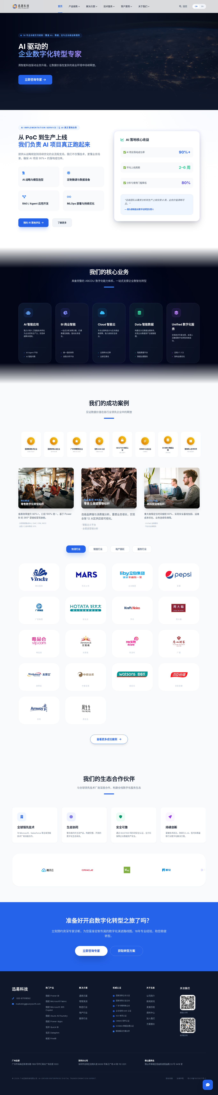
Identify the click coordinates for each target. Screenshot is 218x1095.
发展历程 (151, 1007)
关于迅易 (151, 988)
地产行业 (83, 1012)
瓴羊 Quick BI (52, 1027)
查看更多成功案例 (107, 739)
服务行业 (142, 549)
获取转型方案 (126, 951)
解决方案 (90, 6)
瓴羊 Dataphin (52, 1032)
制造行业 (98, 549)
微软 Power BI (52, 995)
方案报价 (151, 1024)
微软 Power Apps (54, 1021)
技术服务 (108, 6)
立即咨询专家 (33, 79)
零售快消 (83, 1001)
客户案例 (125, 6)
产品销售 (73, 6)
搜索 (185, 6)
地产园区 (120, 549)
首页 (60, 6)
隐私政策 (169, 1078)
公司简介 (151, 995)
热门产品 (50, 988)
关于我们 (142, 6)
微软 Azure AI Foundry (57, 1016)
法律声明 (180, 1078)
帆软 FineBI (51, 1038)
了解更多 (62, 222)
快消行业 (75, 549)
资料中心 (151, 1012)
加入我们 (151, 1018)
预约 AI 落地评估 (31, 222)
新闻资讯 (151, 1001)
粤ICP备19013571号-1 (197, 1078)
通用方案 (83, 995)
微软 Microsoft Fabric (56, 1001)
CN (196, 6)
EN (202, 6)
